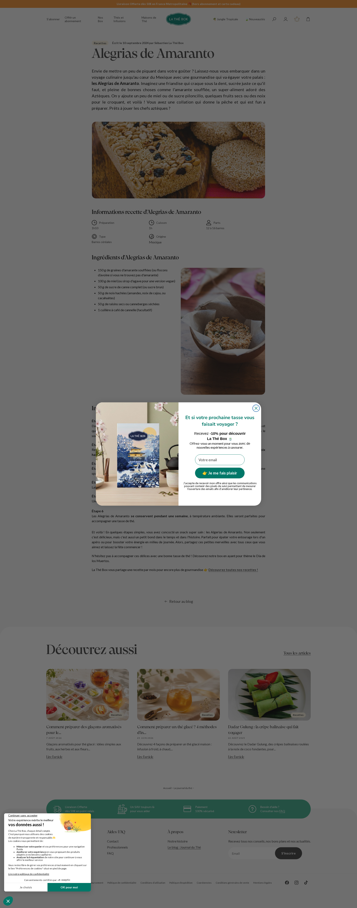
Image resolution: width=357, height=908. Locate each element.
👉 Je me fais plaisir (219, 473)
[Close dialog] (256, 408)
